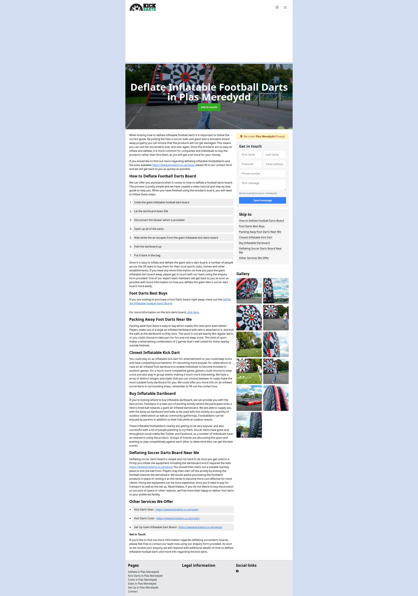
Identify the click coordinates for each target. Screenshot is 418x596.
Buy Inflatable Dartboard (254, 243)
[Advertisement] (223, 39)
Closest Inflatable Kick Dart (255, 237)
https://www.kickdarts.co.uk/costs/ (178, 518)
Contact (133, 591)
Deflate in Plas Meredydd (143, 572)
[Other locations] (277, 7)
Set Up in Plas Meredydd (143, 587)
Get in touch (209, 107)
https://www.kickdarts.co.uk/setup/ (151, 467)
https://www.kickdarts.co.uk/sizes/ (173, 165)
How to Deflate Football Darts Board (261, 220)
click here (193, 312)
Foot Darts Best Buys (252, 226)
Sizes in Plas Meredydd (142, 583)
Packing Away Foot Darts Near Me (260, 232)
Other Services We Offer (254, 258)
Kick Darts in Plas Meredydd (145, 576)
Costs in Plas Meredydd (142, 579)
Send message (262, 200)
